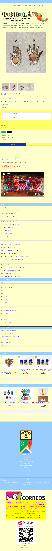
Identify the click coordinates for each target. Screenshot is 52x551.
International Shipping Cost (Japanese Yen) (10, 336)
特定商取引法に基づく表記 (6, 127)
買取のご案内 (3, 348)
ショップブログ (23, 484)
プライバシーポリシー (38, 482)
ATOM (30, 484)
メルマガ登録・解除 (46, 482)
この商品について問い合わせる (7, 137)
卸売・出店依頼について (6, 342)
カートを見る (29, 479)
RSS (27, 484)
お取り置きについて (5, 345)
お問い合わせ (3, 480)
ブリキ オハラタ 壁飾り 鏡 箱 (8, 93)
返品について (3, 125)
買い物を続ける (4, 139)
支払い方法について (9, 482)
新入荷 (5, 94)
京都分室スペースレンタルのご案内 (8, 330)
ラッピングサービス (5, 339)
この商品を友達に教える (6, 135)
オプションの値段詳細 (5, 124)
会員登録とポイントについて (7, 333)
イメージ (39, 144)
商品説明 (13, 144)
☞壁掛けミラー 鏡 (17, 93)
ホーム (2, 93)
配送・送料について (16, 482)
